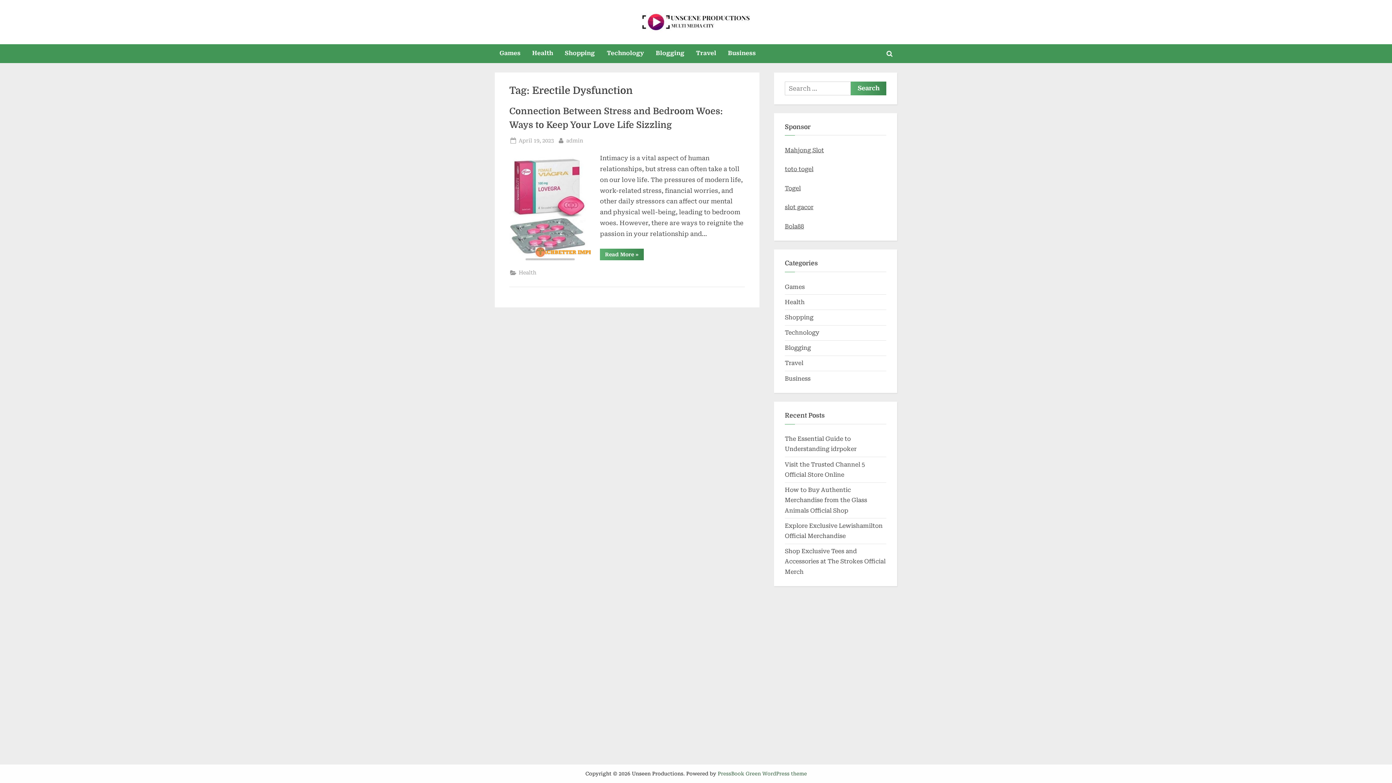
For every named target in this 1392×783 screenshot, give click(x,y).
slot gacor (799, 207)
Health (542, 53)
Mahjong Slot (804, 150)
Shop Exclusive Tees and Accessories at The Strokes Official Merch (835, 561)
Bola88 (794, 226)
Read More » (624, 255)
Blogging (670, 53)
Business (742, 53)
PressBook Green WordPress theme (762, 773)
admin (574, 140)
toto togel (799, 169)
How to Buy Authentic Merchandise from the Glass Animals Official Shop (826, 500)
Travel (706, 53)
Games (510, 53)
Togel (793, 188)
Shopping (580, 53)
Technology (625, 53)
